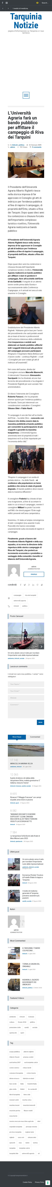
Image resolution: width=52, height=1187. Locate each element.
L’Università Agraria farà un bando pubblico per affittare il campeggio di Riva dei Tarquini (26, 125)
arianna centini (28, 1057)
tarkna (35, 1143)
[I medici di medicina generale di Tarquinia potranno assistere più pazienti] (14, 896)
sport (17, 803)
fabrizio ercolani (28, 1078)
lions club (27, 1094)
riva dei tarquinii (30, 595)
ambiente (11, 658)
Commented (35, 737)
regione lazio (29, 1132)
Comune (18, 786)
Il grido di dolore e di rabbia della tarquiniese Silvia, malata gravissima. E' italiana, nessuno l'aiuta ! (25, 780)
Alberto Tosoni (14, 1057)
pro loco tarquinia (15, 1132)
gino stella (12, 1089)
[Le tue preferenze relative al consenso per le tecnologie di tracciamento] (47, 1182)
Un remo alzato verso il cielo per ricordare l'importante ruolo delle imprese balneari (23, 8)
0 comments (36, 147)
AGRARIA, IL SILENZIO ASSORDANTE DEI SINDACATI (30, 982)
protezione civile (15, 1027)
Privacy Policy (39, 1182)
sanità (24, 786)
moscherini (13, 1116)
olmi (38, 1121)
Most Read (17, 737)
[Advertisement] (26, 64)
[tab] (17, 738)
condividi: (12, 585)
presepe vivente (31, 1127)
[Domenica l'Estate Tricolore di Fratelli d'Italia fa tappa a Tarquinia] (14, 880)
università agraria (20, 601)
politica (21, 145)
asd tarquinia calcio (31, 1062)
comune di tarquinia (16, 1073)
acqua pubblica (14, 1052)
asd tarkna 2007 (15, 1062)
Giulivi (22, 1089)
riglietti (11, 1137)
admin (12, 147)
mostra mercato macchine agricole (21, 1121)
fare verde (13, 1084)
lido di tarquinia (14, 1094)
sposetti (12, 1143)
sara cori (21, 1137)
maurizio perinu (14, 1111)
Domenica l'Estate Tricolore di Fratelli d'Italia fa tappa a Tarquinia (32, 877)
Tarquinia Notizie (26, 20)
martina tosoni (14, 1105)
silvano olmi (32, 1137)
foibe (22, 1084)
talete (27, 1143)
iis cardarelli (32, 1089)
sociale (22, 658)
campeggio (17, 595)
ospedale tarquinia (15, 1127)
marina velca (26, 1100)
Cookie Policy (27, 1182)
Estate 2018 (22, 1022)
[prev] (10, 646)
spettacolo (19, 841)
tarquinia (12, 1148)
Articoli (15, 145)
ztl (39, 1153)
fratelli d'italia (32, 1084)
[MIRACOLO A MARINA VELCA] (26, 750)
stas (20, 1143)
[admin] (14, 570)
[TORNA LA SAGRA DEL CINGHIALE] (14, 969)
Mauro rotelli (28, 1111)
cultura (11, 1022)
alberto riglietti (28, 1052)
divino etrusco (14, 1078)
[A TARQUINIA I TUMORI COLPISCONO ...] (14, 953)
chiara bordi (27, 1068)
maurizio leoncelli (29, 1105)
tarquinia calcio (24, 1148)
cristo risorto (31, 1073)
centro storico (14, 1068)
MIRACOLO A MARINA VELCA (21, 764)
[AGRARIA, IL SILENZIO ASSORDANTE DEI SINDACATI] (14, 985)
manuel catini (14, 1100)
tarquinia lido (13, 1153)
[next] (41, 646)
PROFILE (34, 574)
